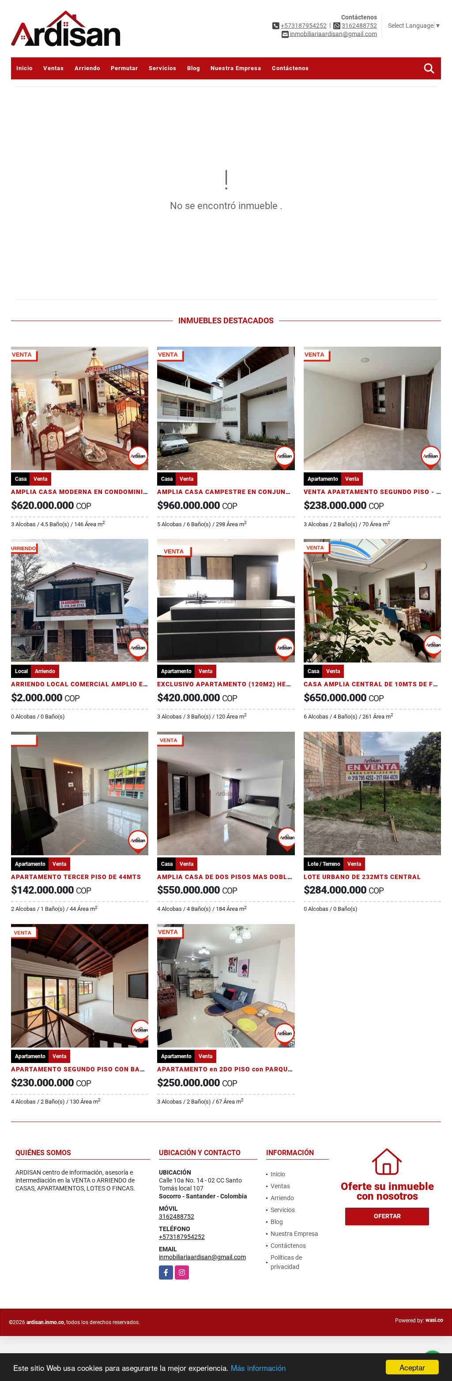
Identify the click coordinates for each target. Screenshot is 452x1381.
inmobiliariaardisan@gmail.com (202, 1257)
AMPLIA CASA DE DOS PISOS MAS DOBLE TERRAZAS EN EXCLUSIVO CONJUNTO (287, 876)
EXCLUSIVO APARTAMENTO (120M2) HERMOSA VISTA (244, 684)
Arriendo (87, 68)
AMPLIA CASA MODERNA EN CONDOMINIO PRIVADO (95, 491)
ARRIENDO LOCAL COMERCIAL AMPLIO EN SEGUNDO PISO (105, 684)
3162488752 (359, 25)
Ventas (53, 68)
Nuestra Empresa (236, 68)
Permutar (124, 68)
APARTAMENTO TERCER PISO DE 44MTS (76, 876)
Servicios (163, 68)
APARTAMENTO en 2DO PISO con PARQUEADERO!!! (239, 1069)
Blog (193, 68)
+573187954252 (304, 25)
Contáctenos (290, 68)
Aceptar (412, 1367)
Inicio (24, 68)
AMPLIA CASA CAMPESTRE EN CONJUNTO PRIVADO (241, 491)
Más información (258, 1367)
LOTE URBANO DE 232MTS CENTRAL (362, 876)
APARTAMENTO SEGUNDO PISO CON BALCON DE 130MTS (103, 1069)
